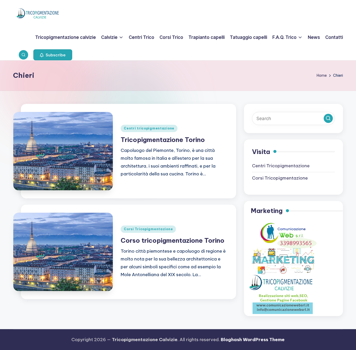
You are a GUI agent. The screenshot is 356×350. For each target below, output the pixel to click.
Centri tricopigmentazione (149, 128)
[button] (52, 54)
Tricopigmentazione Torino (163, 140)
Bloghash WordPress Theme (253, 339)
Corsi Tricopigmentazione (148, 229)
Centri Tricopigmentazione (281, 166)
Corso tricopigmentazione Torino (172, 240)
